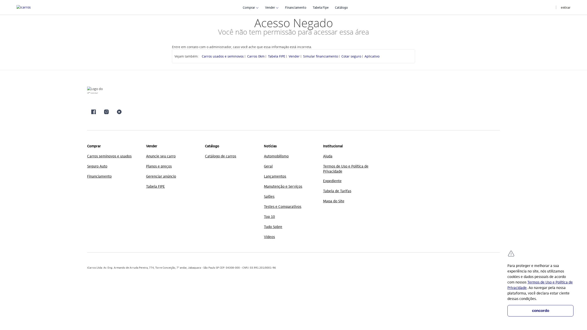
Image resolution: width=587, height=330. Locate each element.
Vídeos (269, 236)
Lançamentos (275, 176)
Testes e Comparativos (282, 206)
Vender (294, 56)
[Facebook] (93, 111)
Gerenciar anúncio (161, 176)
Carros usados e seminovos (223, 56)
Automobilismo (276, 156)
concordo (540, 310)
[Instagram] (106, 111)
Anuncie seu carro (161, 156)
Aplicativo (372, 56)
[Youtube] (119, 111)
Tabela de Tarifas (337, 190)
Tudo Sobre (273, 226)
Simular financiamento (320, 56)
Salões (269, 196)
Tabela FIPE (276, 56)
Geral (268, 166)
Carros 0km (256, 56)
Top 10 (269, 216)
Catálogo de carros (220, 156)
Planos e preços (159, 166)
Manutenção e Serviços (283, 186)
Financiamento (99, 176)
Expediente (332, 180)
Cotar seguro (351, 56)
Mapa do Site (333, 200)
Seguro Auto (97, 166)
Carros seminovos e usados (109, 156)
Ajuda (327, 156)
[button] (249, 7)
